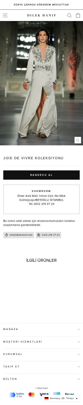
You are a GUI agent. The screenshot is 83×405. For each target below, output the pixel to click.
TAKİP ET (11, 366)
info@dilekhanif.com (21, 235)
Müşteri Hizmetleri (22, 342)
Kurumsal (13, 354)
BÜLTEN (10, 379)
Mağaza (11, 329)
